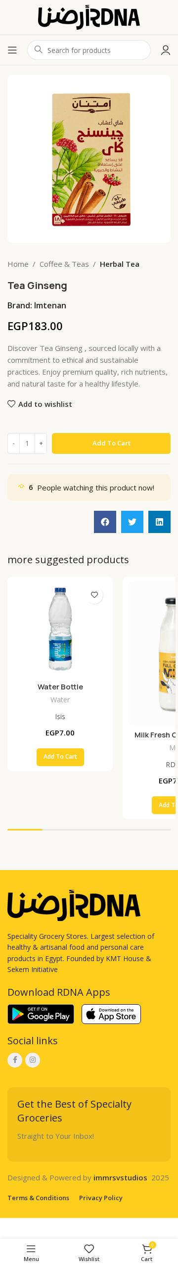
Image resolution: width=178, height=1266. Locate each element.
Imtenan (50, 305)
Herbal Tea (119, 264)
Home (18, 264)
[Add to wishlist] (94, 595)
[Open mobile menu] (12, 50)
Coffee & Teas (64, 264)
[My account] (166, 50)
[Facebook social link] (14, 1060)
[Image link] (73, 905)
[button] (105, 522)
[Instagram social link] (32, 1060)
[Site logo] (89, 16)
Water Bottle (60, 687)
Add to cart (111, 442)
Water (60, 699)
